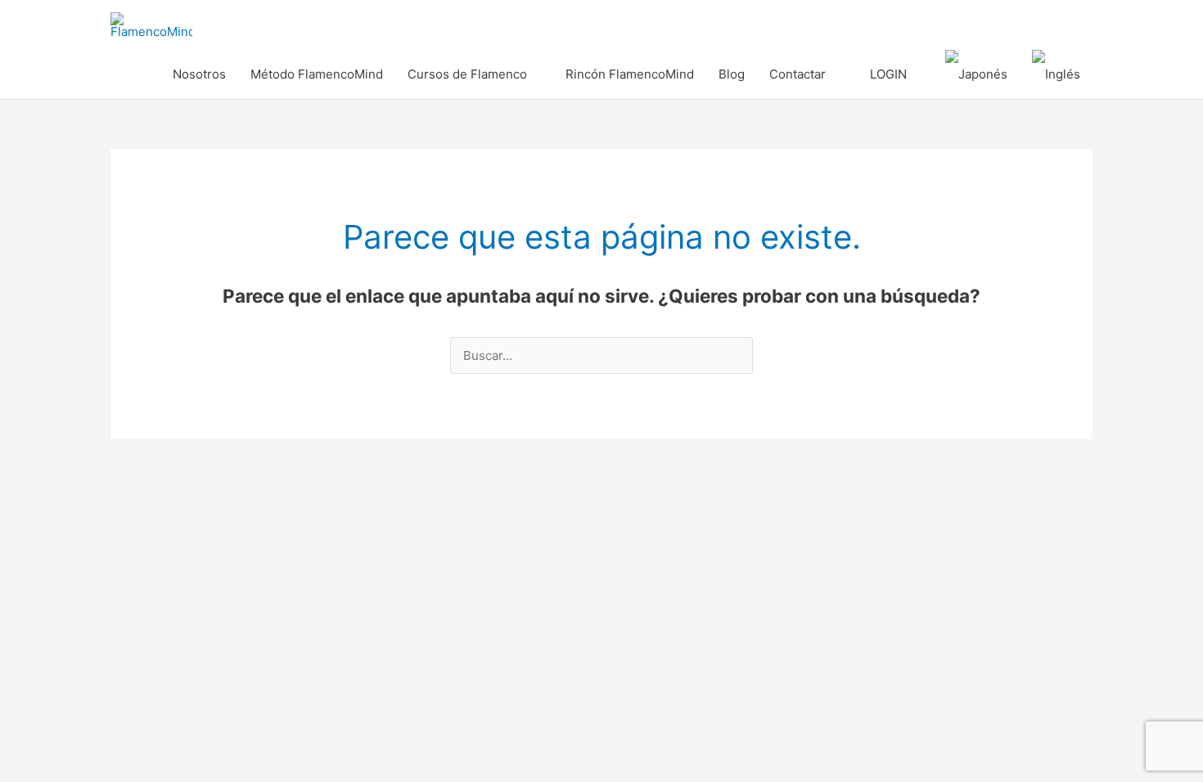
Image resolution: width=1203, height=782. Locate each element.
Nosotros (199, 74)
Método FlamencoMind (316, 74)
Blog (732, 74)
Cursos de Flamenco (467, 74)
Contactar (797, 74)
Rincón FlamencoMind (629, 74)
